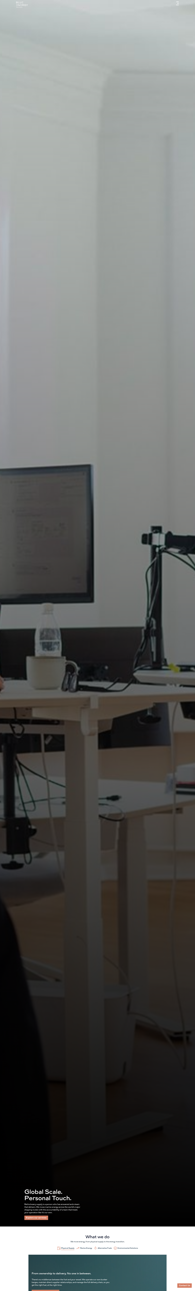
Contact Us (184, 1285)
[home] (22, 5)
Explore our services (36, 1218)
